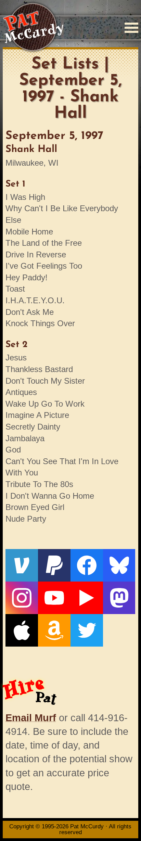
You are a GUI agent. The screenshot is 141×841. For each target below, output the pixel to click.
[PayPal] (54, 565)
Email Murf (30, 717)
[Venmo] (21, 565)
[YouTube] (54, 598)
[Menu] (131, 28)
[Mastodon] (119, 598)
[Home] (33, 27)
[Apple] (21, 630)
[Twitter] (86, 630)
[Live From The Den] (86, 598)
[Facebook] (86, 565)
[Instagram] (21, 598)
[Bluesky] (119, 565)
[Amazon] (54, 630)
